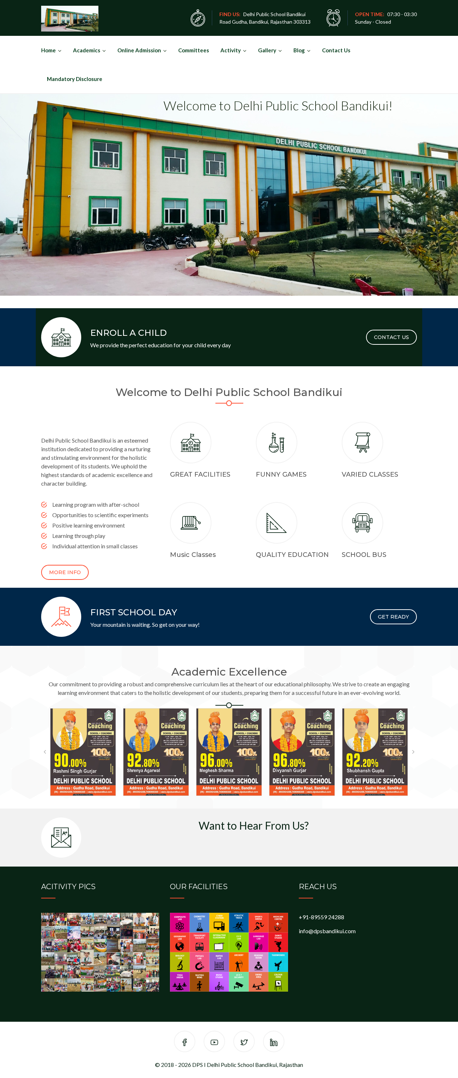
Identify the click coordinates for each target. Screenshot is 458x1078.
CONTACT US (391, 337)
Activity (230, 50)
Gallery (267, 50)
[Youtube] (214, 1042)
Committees (193, 50)
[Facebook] (184, 1042)
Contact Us (336, 50)
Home (48, 50)
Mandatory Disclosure (74, 79)
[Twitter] (244, 1042)
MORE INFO (65, 572)
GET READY (393, 617)
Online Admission (139, 50)
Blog (299, 50)
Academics (86, 50)
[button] (44, 752)
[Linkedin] (273, 1042)
